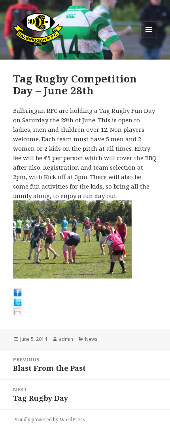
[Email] (85, 311)
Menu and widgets (149, 37)
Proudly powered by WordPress (49, 419)
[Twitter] (85, 302)
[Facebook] (85, 292)
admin (66, 339)
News (91, 339)
